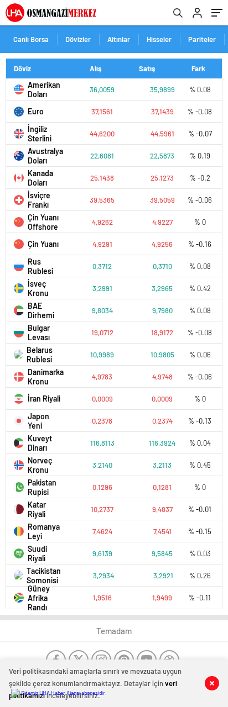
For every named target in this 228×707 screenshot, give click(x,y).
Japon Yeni (38, 420)
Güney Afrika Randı (39, 598)
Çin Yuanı (43, 244)
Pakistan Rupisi (42, 487)
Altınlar (118, 39)
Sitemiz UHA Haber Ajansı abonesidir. (63, 692)
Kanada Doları (40, 177)
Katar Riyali (37, 509)
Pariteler (202, 39)
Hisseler (159, 39)
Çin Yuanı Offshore (43, 222)
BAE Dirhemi (41, 310)
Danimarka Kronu (44, 376)
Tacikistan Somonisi (44, 575)
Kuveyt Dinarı (40, 443)
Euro (36, 111)
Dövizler (78, 39)
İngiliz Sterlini (39, 133)
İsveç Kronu (38, 288)
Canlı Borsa (31, 39)
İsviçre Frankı (39, 200)
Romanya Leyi (44, 531)
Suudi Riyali (37, 553)
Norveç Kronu (40, 465)
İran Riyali (44, 398)
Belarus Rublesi (40, 354)
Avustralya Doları (44, 155)
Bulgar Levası (39, 332)
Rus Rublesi (40, 266)
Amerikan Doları (44, 89)
